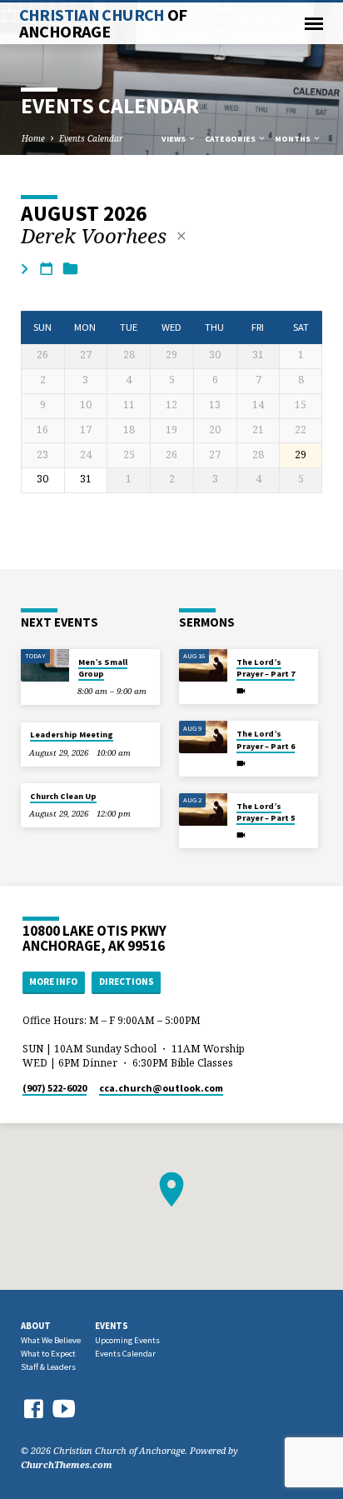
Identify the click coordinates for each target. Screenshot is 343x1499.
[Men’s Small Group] (45, 665)
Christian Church (103, 23)
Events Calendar (91, 138)
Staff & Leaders (48, 1367)
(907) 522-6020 (54, 1088)
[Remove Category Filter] (181, 236)
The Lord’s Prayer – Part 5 (265, 812)
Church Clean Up (63, 796)
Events (111, 1326)
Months (293, 138)
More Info (53, 981)
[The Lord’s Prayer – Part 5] (203, 809)
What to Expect (48, 1353)
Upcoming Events (127, 1340)
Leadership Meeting (71, 734)
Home (33, 138)
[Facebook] (33, 1409)
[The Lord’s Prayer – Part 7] (203, 665)
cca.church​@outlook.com (161, 1088)
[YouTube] (64, 1408)
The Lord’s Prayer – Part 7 (265, 668)
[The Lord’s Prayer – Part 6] (203, 737)
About (36, 1326)
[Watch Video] (241, 690)
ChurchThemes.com (66, 1464)
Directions (126, 981)
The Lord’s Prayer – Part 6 (265, 739)
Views (174, 138)
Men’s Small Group (102, 668)
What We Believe (51, 1340)
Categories (231, 138)
